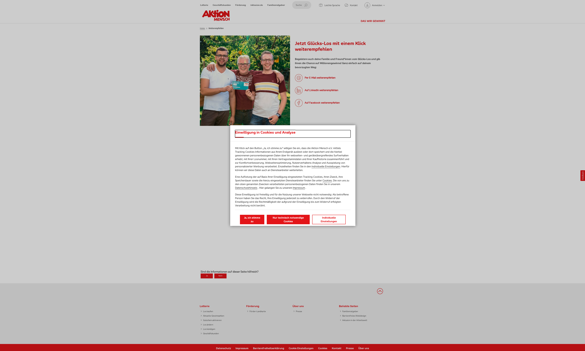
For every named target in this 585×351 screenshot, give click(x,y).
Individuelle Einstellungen (326, 166)
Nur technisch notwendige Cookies (288, 219)
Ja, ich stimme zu (252, 219)
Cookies (327, 180)
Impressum (299, 187)
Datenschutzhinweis (246, 187)
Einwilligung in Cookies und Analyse (265, 132)
